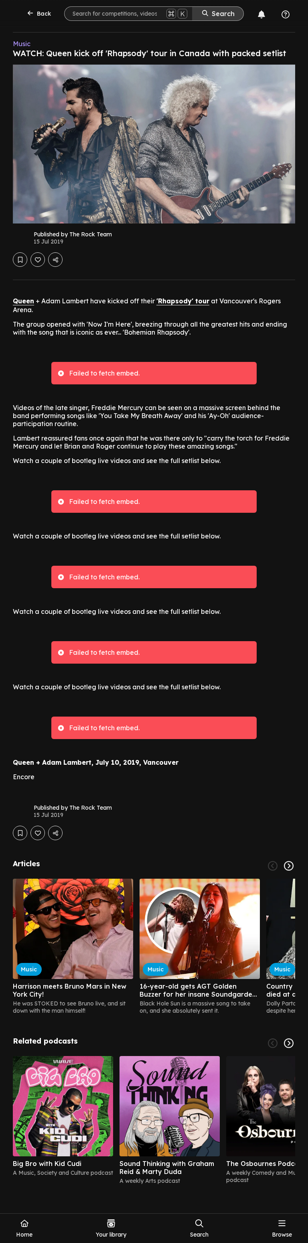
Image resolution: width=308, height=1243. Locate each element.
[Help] (285, 14)
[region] (154, 946)
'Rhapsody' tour (182, 301)
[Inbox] (261, 14)
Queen (23, 301)
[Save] (20, 259)
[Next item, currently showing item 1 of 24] (288, 865)
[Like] (37, 259)
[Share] (55, 259)
